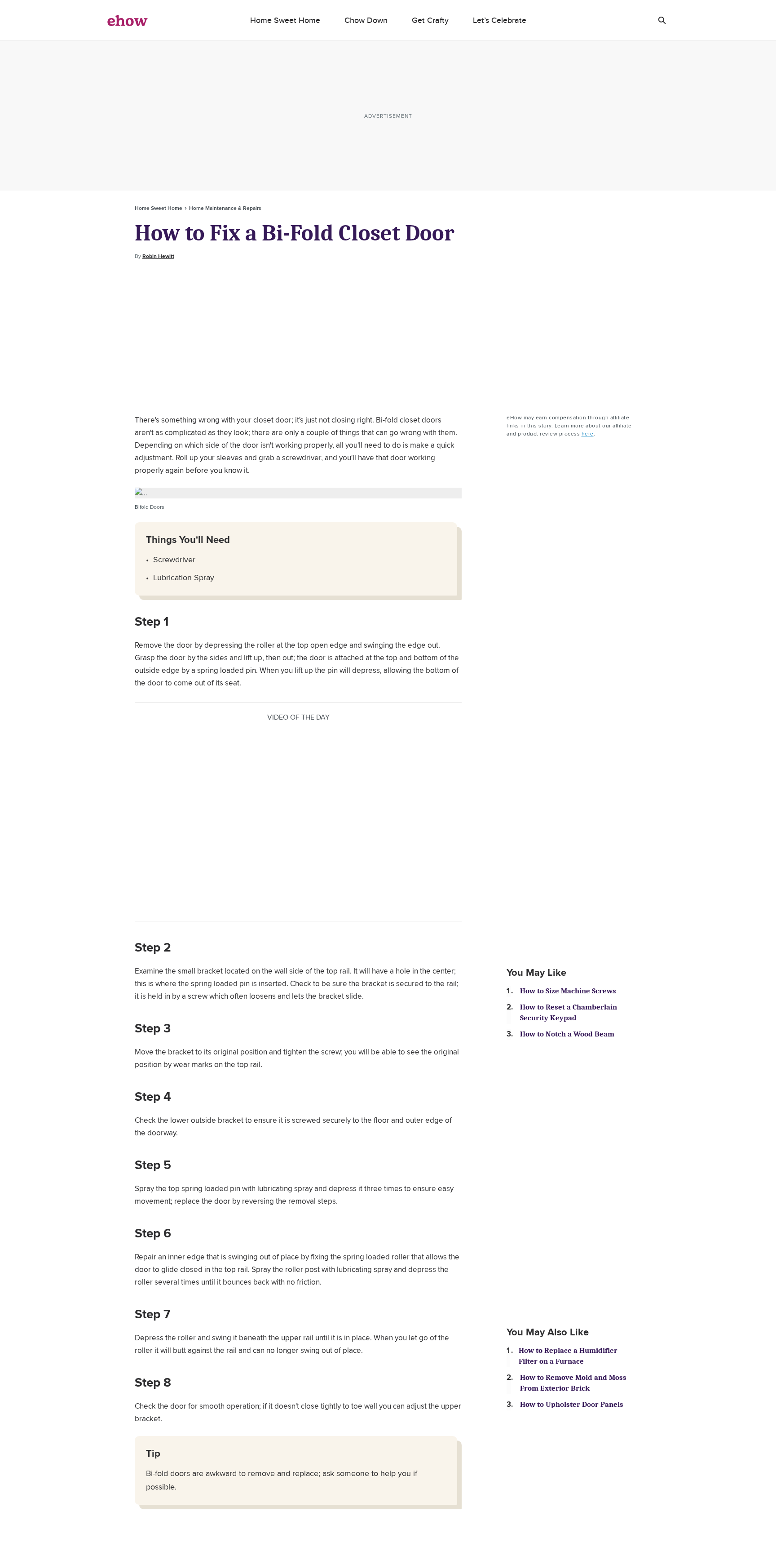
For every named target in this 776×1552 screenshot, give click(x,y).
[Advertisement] (388, 337)
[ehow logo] (127, 20)
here (588, 433)
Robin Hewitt (158, 256)
